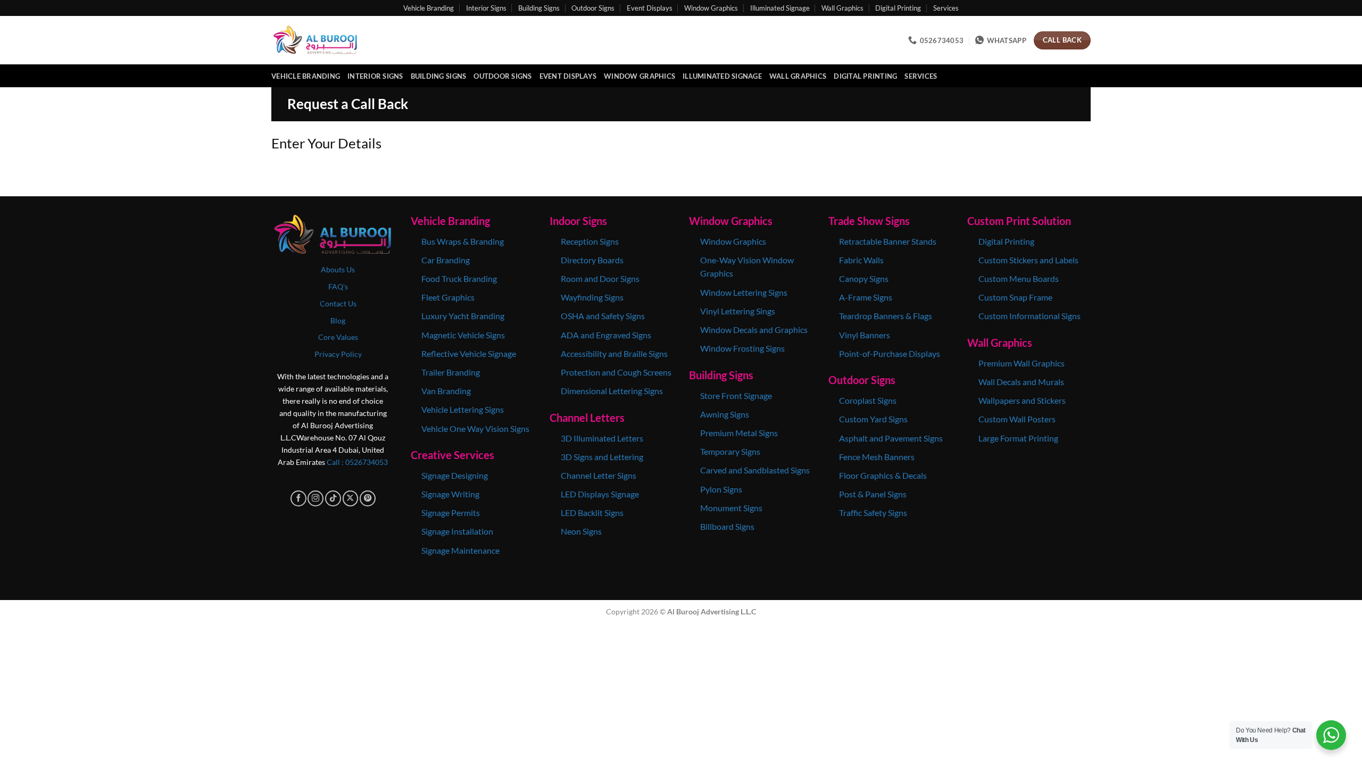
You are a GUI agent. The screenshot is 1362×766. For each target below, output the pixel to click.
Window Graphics (711, 8)
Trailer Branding (450, 372)
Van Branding (446, 391)
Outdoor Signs (592, 8)
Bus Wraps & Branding (462, 241)
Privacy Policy (338, 354)
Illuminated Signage (780, 8)
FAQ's (338, 286)
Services (946, 8)
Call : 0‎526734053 (357, 462)
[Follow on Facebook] (298, 498)
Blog (337, 320)
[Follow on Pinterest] (368, 498)
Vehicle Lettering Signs (462, 409)
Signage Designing (454, 475)
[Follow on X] (351, 498)
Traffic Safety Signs (873, 512)
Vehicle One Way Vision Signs (475, 428)
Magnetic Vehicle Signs (463, 335)
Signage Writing (450, 494)
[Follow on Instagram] (315, 498)
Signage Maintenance (460, 550)
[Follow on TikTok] (333, 498)
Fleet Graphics (448, 297)
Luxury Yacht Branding (462, 316)
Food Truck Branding (459, 278)
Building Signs (539, 8)
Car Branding (446, 260)
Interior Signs (486, 8)
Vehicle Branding (428, 8)
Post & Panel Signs (873, 494)
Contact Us (338, 303)
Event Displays (649, 8)
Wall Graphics (842, 8)
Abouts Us (338, 269)
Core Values (338, 337)
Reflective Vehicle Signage (468, 353)
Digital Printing (898, 8)
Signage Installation (457, 531)
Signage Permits (450, 512)
